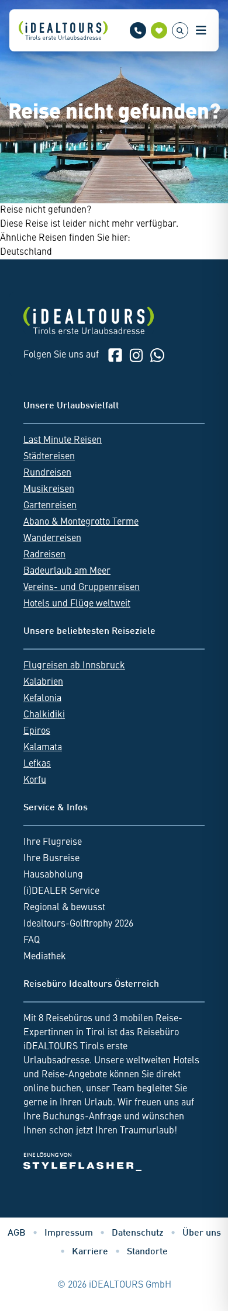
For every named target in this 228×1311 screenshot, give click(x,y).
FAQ (31, 940)
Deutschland (26, 252)
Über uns (201, 1233)
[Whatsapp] (157, 355)
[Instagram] (136, 355)
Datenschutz (138, 1233)
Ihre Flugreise (52, 842)
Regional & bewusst (64, 908)
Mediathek (44, 957)
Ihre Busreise (51, 858)
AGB (17, 1233)
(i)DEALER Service (61, 891)
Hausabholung (53, 875)
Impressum (68, 1233)
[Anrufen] (138, 30)
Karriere (90, 1252)
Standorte (147, 1252)
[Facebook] (115, 355)
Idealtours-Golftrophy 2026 (78, 924)
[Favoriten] (159, 30)
